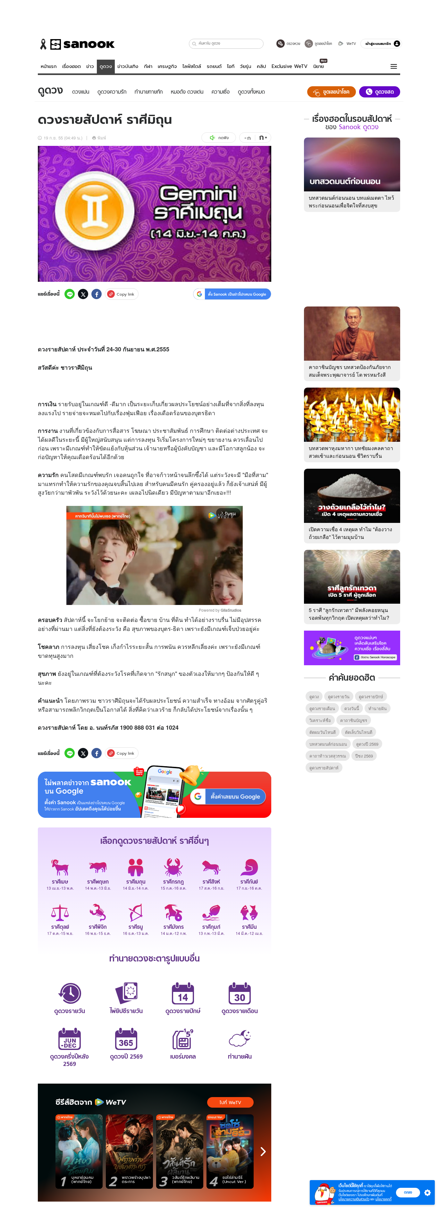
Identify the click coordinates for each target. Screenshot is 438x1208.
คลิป (261, 66)
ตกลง (408, 1192)
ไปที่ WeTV (230, 1102)
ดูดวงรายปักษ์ (371, 696)
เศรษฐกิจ (167, 66)
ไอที (230, 66)
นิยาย (318, 66)
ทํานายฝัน (377, 708)
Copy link (125, 294)
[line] (69, 294)
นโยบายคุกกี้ (383, 1199)
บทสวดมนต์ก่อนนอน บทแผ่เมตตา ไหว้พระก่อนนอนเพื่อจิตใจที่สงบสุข (351, 201)
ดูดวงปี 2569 (367, 744)
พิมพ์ (101, 138)
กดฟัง (223, 137)
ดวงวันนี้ (351, 708)
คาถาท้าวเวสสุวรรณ (327, 756)
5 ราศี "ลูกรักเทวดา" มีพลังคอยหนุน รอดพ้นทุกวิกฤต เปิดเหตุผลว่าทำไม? (349, 613)
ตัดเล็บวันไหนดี (358, 732)
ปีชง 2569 (364, 756)
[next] (263, 1152)
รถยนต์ (214, 66)
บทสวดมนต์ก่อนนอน (328, 744)
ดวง (43, 349)
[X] (83, 294)
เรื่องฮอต (71, 66)
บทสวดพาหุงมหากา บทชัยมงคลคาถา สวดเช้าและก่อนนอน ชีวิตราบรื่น (351, 451)
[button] (194, 43)
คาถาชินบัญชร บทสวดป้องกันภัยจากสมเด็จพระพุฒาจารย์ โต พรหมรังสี (350, 370)
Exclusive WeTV (289, 66)
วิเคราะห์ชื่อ (320, 720)
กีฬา (148, 66)
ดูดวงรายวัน (339, 696)
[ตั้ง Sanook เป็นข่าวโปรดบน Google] (154, 791)
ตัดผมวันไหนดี (322, 732)
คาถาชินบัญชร (353, 720)
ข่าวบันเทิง (127, 66)
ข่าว (90, 66)
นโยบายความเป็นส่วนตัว (354, 1199)
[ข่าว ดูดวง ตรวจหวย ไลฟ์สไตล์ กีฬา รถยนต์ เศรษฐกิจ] (76, 44)
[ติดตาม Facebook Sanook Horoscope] (352, 647)
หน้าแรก (49, 66)
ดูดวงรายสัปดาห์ (324, 768)
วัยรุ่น (245, 66)
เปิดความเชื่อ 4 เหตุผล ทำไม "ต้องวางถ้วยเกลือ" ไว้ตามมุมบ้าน (350, 533)
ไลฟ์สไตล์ (191, 66)
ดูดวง (106, 66)
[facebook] (96, 294)
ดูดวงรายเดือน (322, 708)
